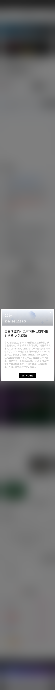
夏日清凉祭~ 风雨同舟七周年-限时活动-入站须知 (26, 333)
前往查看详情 (27, 375)
